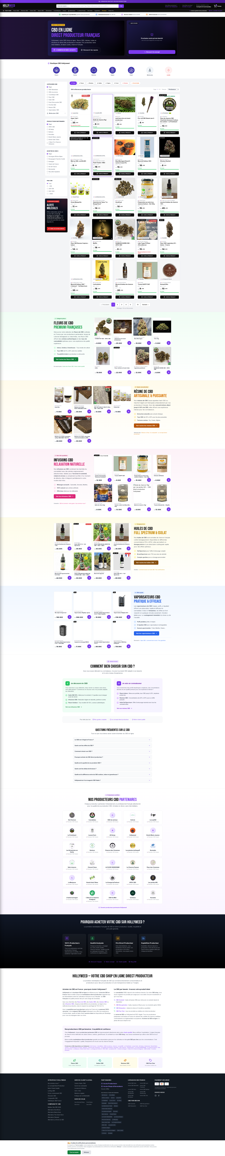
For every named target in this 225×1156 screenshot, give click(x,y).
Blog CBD (133, 961)
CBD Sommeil (120, 1000)
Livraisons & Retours (80, 1088)
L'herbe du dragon (122, 1049)
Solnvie (115, 1046)
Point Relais (89, 1102)
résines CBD (103, 1002)
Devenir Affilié (105, 1089)
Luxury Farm (135, 1046)
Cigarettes (97, 10)
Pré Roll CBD (52, 105)
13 (137, 304)
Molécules (72, 10)
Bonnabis (51, 134)
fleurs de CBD (81, 1002)
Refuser (86, 1152)
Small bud (118, 202)
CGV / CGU (78, 1091)
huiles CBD (92, 1002)
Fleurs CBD (16, 10)
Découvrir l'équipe (96, 961)
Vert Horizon (93, 1046)
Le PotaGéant (127, 1046)
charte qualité (127, 1032)
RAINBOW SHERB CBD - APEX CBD (122, 244)
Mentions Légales (79, 1093)
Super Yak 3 (74, 118)
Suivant (144, 304)
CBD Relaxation (121, 1008)
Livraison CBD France (136, 1080)
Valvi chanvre (122, 1047)
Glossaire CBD (52, 1096)
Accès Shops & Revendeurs (113, 1086)
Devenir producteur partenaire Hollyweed (114, 907)
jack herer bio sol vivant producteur (122, 119)
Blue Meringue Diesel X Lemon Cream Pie (122, 161)
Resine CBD (52, 107)
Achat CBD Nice (132, 1089)
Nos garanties (162, 640)
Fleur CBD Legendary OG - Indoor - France (168, 244)
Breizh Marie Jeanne (55, 137)
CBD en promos (53, 92)
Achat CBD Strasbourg (143, 1092)
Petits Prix (111, 10)
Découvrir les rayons (90, 50)
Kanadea (67, 1050)
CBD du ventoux (108, 1046)
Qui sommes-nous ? (80, 503)
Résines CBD (24, 10)
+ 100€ (51, 193)
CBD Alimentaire (53, 89)
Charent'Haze (130, 1047)
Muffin (95, 243)
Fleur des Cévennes (106, 1119)
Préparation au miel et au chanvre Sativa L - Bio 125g (146, 203)
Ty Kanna (153, 1049)
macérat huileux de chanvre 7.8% (169, 203)
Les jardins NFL (113, 1049)
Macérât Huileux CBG (144, 161)
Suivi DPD (88, 1104)
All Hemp (51, 129)
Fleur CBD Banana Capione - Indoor (80, 244)
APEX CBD (52, 127)
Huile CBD (51, 99)
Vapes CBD (41, 10)
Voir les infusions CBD (63, 496)
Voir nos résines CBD (123, 708)
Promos (104, 10)
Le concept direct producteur (120, 719)
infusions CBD (69, 1004)
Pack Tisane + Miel (99, 162)
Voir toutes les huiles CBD (145, 562)
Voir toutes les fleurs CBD (65, 359)
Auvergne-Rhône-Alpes (55, 156)
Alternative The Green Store (56, 1115)
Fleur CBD (51, 97)
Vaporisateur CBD (54, 110)
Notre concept (110, 961)
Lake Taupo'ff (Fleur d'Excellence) (144, 244)
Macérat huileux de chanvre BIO (124, 285)
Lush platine (97, 284)
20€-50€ (51, 188)
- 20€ (50, 186)
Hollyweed (147, 1046)
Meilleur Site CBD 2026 (54, 1107)
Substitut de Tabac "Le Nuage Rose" (100, 203)
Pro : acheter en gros (216, 10)
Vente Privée (82, 10)
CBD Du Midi (147, 1049)
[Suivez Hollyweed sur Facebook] (159, 1095)
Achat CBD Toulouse (142, 1086)
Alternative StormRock (54, 1110)
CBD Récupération (121, 1005)
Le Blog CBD (51, 1091)
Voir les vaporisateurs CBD (145, 633)
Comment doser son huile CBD (147, 569)
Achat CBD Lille (144, 1095)
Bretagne (51, 161)
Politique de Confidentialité (82, 1096)
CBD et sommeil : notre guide (67, 503)
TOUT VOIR (8, 10)
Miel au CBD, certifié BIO (78, 161)
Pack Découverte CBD (55, 102)
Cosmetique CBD (54, 94)
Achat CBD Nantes (144, 1089)
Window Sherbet (165, 161)
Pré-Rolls (90, 10)
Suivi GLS (77, 1104)
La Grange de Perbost (96, 1049)
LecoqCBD (121, 1046)
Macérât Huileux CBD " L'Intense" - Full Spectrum (79, 285)
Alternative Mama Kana (54, 1112)
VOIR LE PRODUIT (81, 132)
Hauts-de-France (54, 164)
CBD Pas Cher (120, 1011)
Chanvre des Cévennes (94, 1047)
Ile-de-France (53, 166)
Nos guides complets (100, 719)
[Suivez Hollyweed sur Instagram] (155, 1095)
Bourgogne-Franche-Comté (57, 159)
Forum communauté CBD (55, 1093)
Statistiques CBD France (54, 1100)
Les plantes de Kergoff (107, 1047)
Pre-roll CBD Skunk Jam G (146, 118)
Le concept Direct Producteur (56, 1086)
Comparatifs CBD (53, 1098)
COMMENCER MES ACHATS (65, 50)
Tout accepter (74, 1152)
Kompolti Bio (164, 284)
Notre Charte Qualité (53, 1088)
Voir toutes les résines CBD (145, 425)
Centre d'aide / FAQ (80, 1083)
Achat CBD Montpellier (131, 1092)
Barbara (51, 132)
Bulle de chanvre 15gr (100, 120)
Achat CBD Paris (132, 1083)
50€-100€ (51, 191)
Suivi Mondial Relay (80, 1102)
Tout (50, 87)
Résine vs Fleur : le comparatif (149, 432)
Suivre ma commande (81, 1086)
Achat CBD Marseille (133, 1085)
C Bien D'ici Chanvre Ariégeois (55, 143)
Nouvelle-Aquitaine (54, 171)
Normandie (52, 169)
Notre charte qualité (79, 366)
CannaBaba (100, 1046)
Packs (64, 10)
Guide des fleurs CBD (68, 366)
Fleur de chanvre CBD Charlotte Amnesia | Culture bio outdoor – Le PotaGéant (169, 120)
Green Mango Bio (76, 202)
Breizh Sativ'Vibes (54, 139)
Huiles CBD (33, 10)
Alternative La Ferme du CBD (56, 1119)
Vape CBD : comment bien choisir (149, 640)
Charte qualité (123, 961)
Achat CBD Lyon (144, 1083)
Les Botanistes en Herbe (76, 1047)
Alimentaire (49, 10)
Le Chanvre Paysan (152, 1047)
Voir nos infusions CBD (72, 707)
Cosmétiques (57, 10)
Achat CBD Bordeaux (130, 1096)
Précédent (105, 304)
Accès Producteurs (110, 1083)
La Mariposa (76, 1049)
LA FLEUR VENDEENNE (140, 1047)
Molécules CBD (54, 113)
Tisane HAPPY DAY (144, 284)
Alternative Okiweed (53, 1117)
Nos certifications (160, 569)
